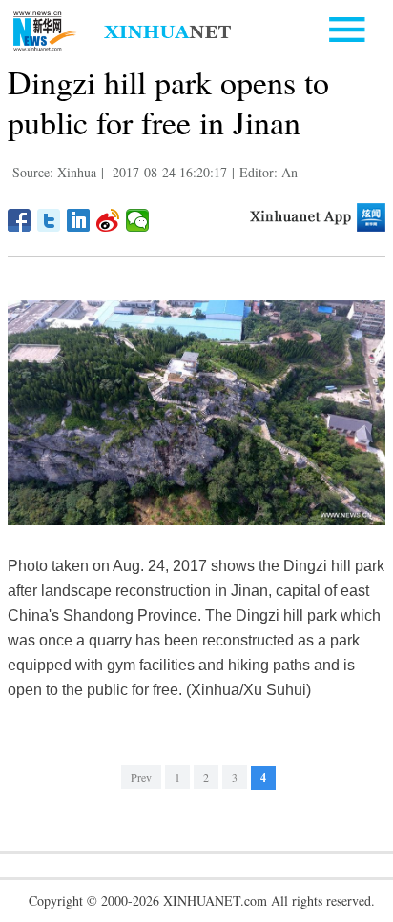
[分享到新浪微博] (108, 220)
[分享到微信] (138, 220)
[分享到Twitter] (49, 220)
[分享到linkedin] (79, 220)
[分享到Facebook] (19, 220)
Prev (141, 777)
